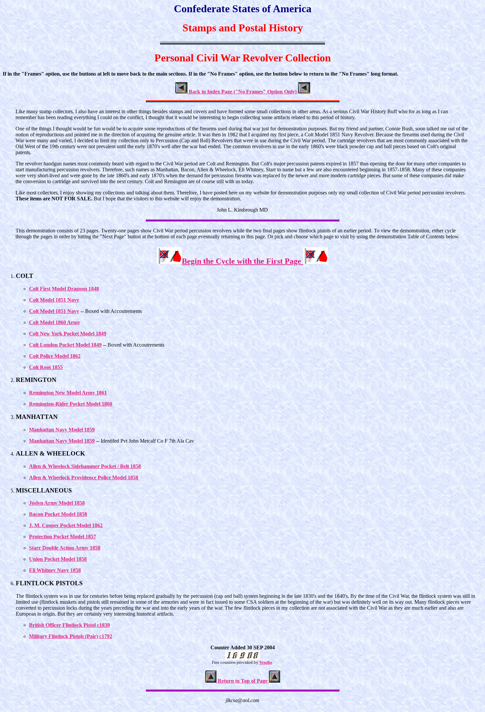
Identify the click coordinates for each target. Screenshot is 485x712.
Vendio (265, 662)
